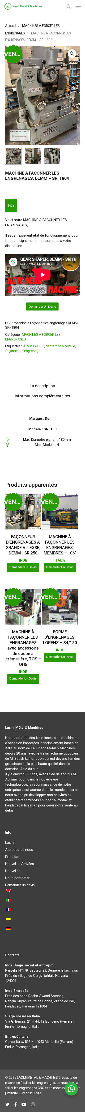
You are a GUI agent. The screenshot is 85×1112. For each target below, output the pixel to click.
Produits (11, 857)
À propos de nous (19, 850)
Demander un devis (42, 306)
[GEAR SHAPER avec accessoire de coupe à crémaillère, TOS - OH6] (23, 607)
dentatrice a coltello (60, 346)
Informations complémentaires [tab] (42, 396)
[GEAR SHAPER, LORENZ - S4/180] (60, 607)
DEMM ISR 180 (33, 346)
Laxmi (9, 842)
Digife (37, 1093)
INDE (11, 205)
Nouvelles (12, 871)
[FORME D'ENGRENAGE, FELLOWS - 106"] (60, 511)
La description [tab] (42, 385)
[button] (78, 6)
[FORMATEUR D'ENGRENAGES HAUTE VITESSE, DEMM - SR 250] (23, 511)
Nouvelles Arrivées (19, 864)
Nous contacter (17, 878)
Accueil (10, 26)
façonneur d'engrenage (22, 351)
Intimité (12, 1093)
